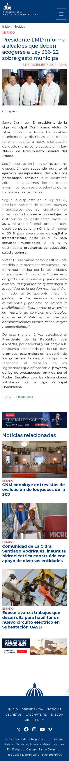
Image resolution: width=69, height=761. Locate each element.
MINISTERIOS (34, 720)
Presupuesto (24, 396)
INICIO (13, 709)
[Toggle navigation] (61, 14)
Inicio (6, 26)
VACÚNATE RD (36, 714)
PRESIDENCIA (32, 709)
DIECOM (57, 714)
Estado (9, 32)
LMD (7, 396)
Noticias (19, 26)
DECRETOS (13, 714)
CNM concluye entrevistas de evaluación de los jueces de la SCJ (33, 489)
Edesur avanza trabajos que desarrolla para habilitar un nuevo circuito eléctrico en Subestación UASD (31, 619)
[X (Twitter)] (18, 729)
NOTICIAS (54, 709)
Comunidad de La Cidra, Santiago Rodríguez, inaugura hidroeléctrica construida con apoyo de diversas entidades (34, 553)
